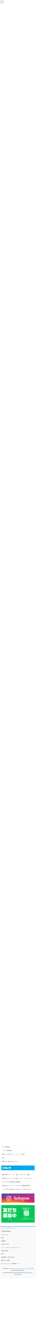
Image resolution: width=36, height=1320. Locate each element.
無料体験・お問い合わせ (8, 1257)
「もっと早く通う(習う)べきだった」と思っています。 (17, 1189)
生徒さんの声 (5, 1244)
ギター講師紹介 (6, 1147)
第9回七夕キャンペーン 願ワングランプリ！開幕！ (16, 1174)
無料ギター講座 (5, 1260)
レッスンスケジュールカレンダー (10, 1247)
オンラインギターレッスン (8, 1228)
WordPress (12, 1272)
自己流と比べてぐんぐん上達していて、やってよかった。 (18, 1178)
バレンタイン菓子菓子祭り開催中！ (11, 1182)
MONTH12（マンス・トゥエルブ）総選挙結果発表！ (16, 1185)
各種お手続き (5, 1250)
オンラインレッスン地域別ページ (10, 1263)
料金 (2, 1237)
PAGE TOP (33, 1278)
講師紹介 (3, 1241)
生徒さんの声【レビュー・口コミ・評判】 (13, 1154)
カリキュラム (5, 1234)
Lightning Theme (21, 1272)
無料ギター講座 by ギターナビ (10, 1161)
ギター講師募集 (7, 1150)
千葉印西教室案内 (6, 1231)
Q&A (3, 1158)
